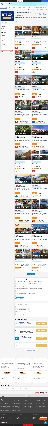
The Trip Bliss (21, 96)
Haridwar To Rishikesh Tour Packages (36, 288)
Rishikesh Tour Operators (21, 7)
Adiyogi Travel (21, 170)
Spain (34, 418)
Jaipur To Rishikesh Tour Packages (22, 288)
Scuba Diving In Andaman (40, 403)
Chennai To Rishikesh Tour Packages (22, 283)
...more (2, 378)
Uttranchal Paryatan (39, 121)
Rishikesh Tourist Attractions (39, 7)
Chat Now (43, 419)
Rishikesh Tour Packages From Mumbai (35, 281)
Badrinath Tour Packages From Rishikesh (34, 306)
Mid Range (3, 35)
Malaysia (26, 419)
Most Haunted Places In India (41, 406)
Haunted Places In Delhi (28, 406)
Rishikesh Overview (3, 7)
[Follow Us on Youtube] (42, 393)
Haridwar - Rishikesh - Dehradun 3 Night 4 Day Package (20, 82)
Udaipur (18, 419)
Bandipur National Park (16, 400)
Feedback (10, 416)
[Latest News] (37, 393)
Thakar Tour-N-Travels (40, 366)
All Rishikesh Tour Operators (30, 350)
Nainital (18, 418)
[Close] (46, 417)
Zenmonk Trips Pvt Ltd (24, 367)
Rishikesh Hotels (29, 7)
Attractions (32, 4)
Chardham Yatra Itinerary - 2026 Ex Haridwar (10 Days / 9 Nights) (39, 231)
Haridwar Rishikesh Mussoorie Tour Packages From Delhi (25, 293)
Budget (3, 36)
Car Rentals (43, 4)
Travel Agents (37, 4)
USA (34, 419)
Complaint (2, 417)
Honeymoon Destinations (16, 410)
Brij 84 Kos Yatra (23, 380)
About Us (10, 417)
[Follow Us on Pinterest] (38, 393)
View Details (22, 44)
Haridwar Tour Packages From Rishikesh (22, 309)
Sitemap (2, 419)
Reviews (44, 14)
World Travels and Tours (40, 96)
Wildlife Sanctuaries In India (41, 400)
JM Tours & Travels (39, 195)
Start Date (2, 28)
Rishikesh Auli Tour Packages (21, 306)
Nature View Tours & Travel (24, 220)
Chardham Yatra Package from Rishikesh (22, 314)
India (34, 416)
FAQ (9, 419)
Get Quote (17, 44)
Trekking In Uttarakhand (4, 403)
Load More (31, 274)
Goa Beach (2, 400)
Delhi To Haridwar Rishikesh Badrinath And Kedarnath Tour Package (27, 295)
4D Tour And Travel (8, 366)
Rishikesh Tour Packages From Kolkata (22, 286)
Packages (21, 4)
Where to (2, 24)
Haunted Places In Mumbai (17, 407)
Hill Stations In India (28, 400)
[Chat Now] (45, 423)
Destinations (26, 4)
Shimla (18, 417)
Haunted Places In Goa (40, 407)
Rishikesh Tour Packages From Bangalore (38, 286)
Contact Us (2, 416)
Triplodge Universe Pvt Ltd (40, 146)
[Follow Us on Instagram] (47, 393)
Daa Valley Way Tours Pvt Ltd (24, 121)
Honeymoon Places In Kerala (5, 410)
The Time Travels (22, 270)
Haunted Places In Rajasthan (29, 407)
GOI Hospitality (21, 195)
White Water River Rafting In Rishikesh (24, 388)
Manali (26, 416)
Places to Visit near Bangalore (5, 406)
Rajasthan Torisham (22, 245)
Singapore (42, 416)
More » (16, 21)
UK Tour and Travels (39, 220)
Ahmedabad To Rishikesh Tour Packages (37, 283)
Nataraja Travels (39, 245)
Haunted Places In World (4, 407)
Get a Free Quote (41, 324)
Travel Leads (45, 1)
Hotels (46, 4)
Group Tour (3, 40)
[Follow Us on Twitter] (40, 393)
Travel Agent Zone (36, 1)
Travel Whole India (8, 380)
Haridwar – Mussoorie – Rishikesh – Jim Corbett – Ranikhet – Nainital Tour (21, 132)
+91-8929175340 (4, 1)
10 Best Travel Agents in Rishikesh (8, 388)
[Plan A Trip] (7, 16)
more (29, 39)
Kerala (18, 416)
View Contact (43, 92)
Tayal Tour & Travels (40, 380)
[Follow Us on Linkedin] (43, 393)
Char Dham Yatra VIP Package (22, 232)
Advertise (2, 418)
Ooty (25, 417)
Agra (25, 418)
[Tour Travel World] (6, 4)
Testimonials (10, 418)
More (46, 7)
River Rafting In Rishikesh (28, 403)
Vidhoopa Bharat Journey (23, 146)
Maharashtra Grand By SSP (24, 47)
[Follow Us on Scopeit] (45, 393)
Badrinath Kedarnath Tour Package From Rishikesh (24, 311)
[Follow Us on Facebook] (35, 393)
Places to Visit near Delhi (16, 406)
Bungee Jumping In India (16, 403)
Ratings (40, 14)
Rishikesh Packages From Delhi (21, 281)
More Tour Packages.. (19, 298)
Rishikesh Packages (12, 7)
